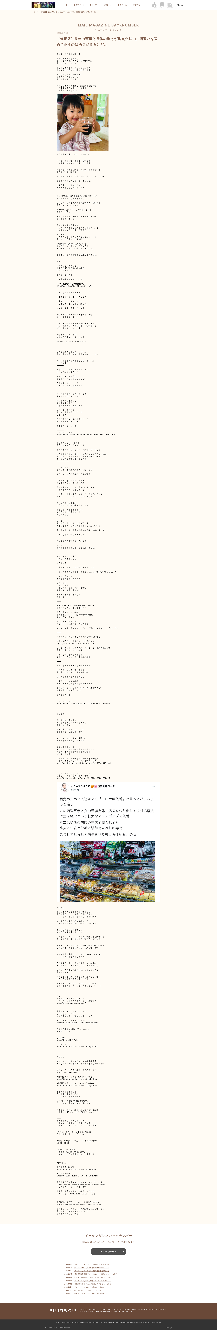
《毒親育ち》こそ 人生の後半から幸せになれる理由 (92, 1284)
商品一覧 (93, 5)
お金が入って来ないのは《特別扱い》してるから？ (92, 1264)
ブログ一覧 (122, 5)
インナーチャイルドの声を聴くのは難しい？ (90, 1287)
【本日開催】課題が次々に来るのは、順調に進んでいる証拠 (95, 1274)
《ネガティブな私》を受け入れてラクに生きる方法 (92, 1281)
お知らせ (107, 5)
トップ (64, 5)
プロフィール (79, 5)
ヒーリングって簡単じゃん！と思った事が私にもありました (95, 1277)
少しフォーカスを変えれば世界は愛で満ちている (91, 1268)
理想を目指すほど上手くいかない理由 (87, 1290)
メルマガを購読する (108, 1251)
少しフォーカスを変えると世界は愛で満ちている (91, 1271)
